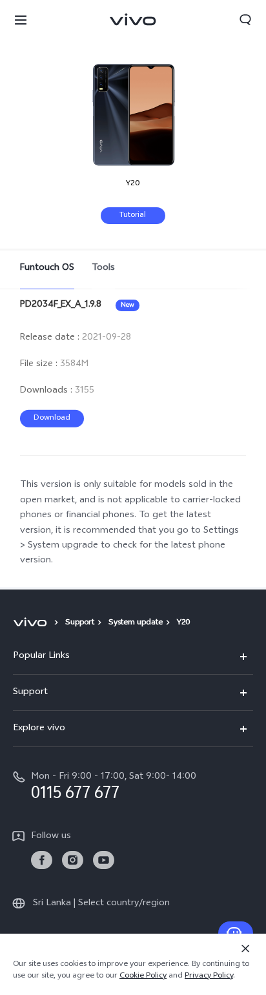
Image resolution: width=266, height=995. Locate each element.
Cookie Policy (143, 976)
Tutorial (132, 215)
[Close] (245, 948)
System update (135, 623)
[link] (41, 860)
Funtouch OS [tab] (47, 268)
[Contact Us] (235, 933)
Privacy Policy (209, 976)
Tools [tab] (103, 268)
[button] (20, 19)
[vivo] (32, 623)
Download (52, 418)
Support (79, 623)
